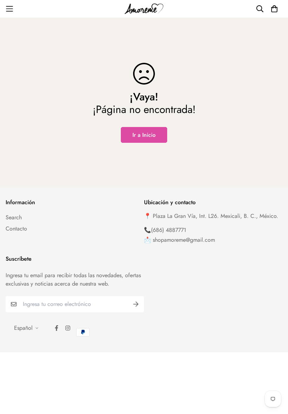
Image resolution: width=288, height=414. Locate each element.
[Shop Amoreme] (144, 9)
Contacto (16, 229)
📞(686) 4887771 (165, 230)
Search (14, 217)
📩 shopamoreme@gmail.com (179, 240)
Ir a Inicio (144, 135)
